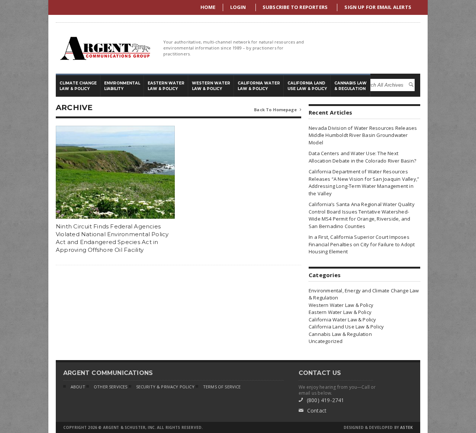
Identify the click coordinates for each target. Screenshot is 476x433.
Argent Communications (105, 48)
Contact (313, 410)
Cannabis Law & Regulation (340, 334)
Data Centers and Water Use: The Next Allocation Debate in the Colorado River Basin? (362, 157)
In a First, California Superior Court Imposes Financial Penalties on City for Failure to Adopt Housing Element (362, 244)
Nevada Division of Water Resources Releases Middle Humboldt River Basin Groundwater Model (363, 135)
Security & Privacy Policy (165, 386)
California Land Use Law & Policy (346, 326)
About (78, 386)
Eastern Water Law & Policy (340, 312)
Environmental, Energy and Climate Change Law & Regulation (364, 294)
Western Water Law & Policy (341, 305)
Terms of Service (222, 386)
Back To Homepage (277, 109)
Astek (406, 427)
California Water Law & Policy (342, 319)
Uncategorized (326, 341)
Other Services (110, 386)
